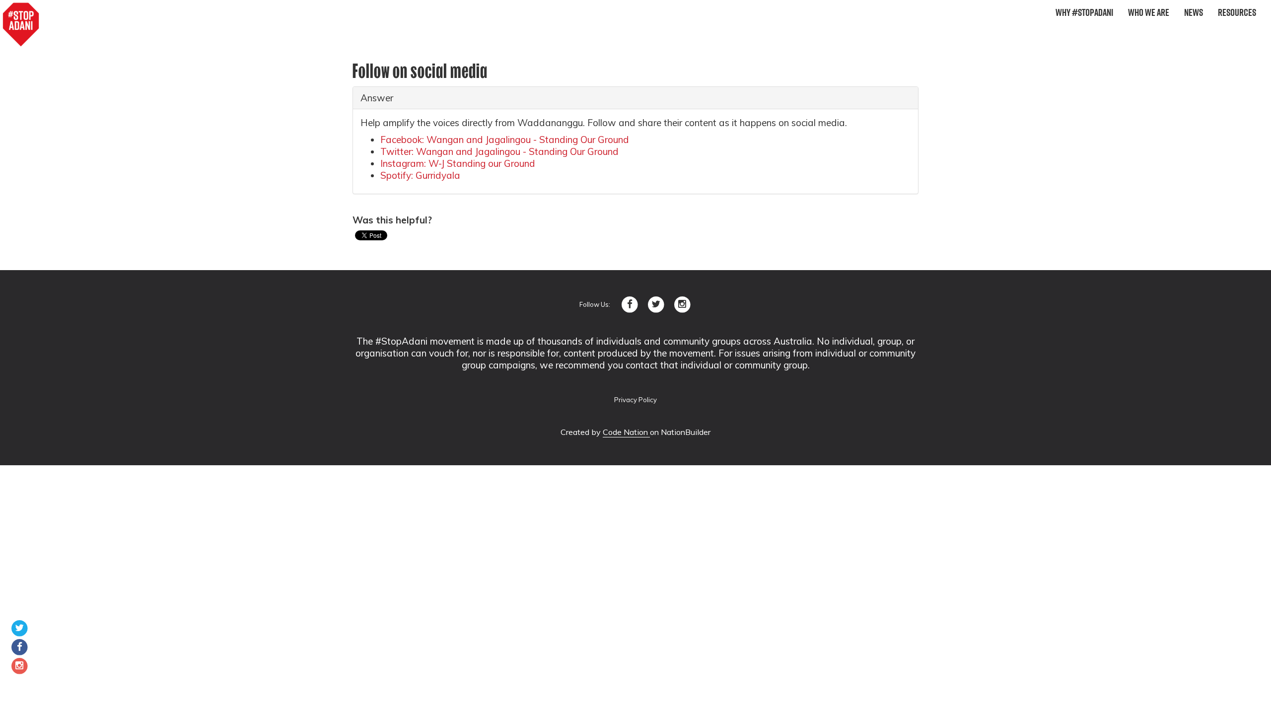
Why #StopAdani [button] (1084, 12)
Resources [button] (1237, 12)
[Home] (21, 25)
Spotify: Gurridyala (420, 175)
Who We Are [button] (1148, 12)
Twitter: (499, 151)
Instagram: (457, 163)
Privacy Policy (635, 400)
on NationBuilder (680, 432)
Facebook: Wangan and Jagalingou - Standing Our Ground (504, 139)
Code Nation (626, 432)
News (1193, 12)
